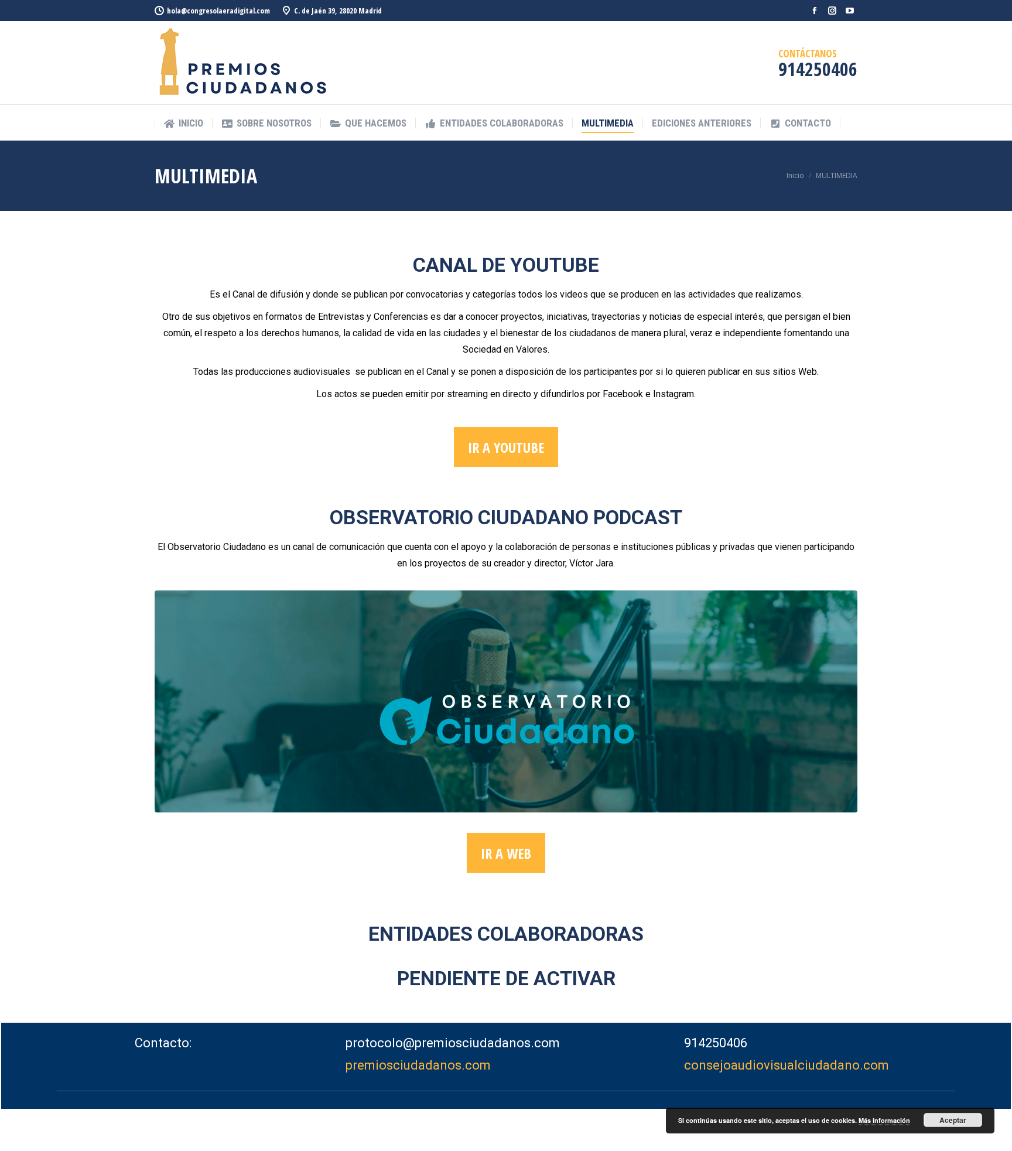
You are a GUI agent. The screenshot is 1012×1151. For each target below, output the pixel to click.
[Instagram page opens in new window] (832, 10)
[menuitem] (183, 123)
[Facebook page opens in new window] (814, 10)
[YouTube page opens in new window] (849, 10)
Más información (884, 1120)
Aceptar (952, 1120)
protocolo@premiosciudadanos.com (453, 1043)
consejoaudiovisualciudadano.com (786, 1065)
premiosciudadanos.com (418, 1065)
